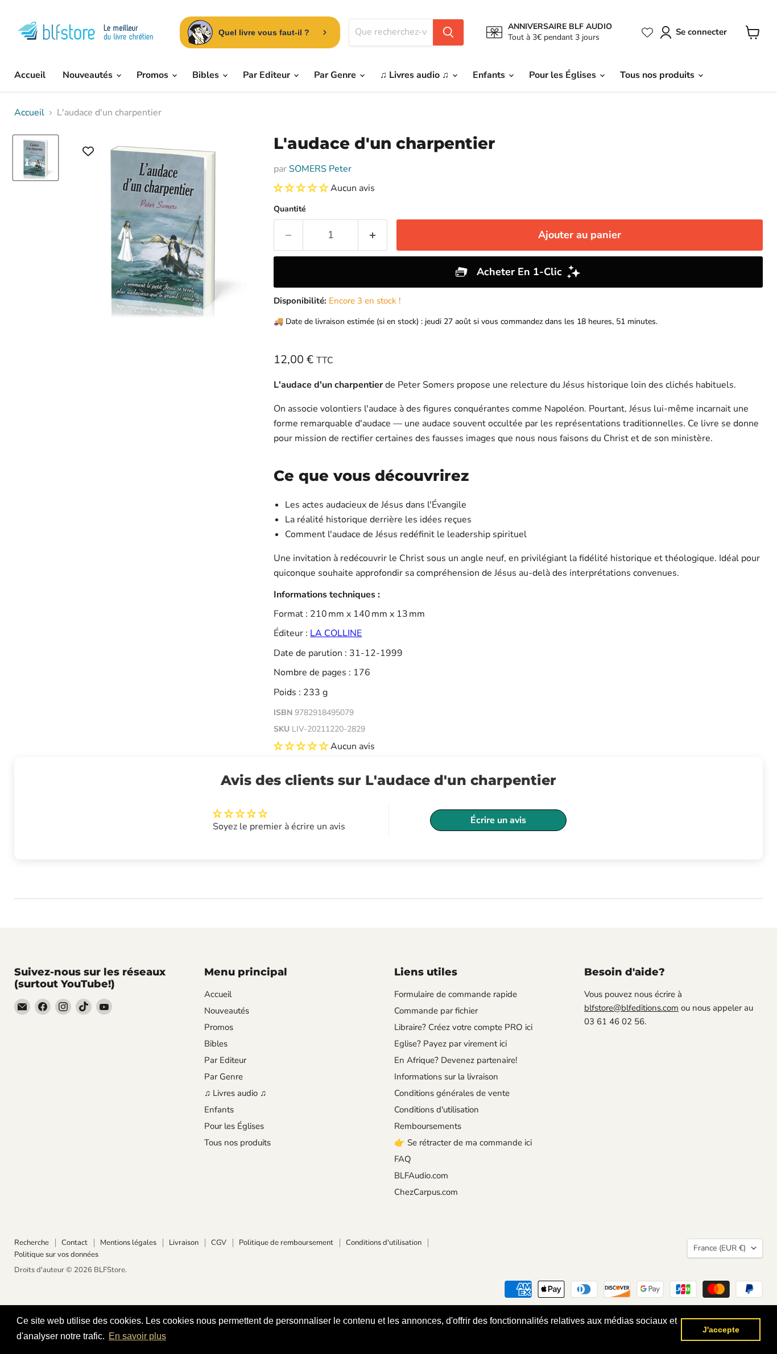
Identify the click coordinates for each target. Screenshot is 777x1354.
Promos (154, 75)
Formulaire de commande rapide (455, 994)
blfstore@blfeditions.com (631, 1008)
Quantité (290, 209)
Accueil (30, 75)
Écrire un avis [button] (498, 820)
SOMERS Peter (320, 169)
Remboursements (427, 1126)
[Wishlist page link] (647, 32)
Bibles (206, 75)
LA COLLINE (336, 633)
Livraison (184, 1242)
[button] (302, 188)
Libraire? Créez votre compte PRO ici (463, 1027)
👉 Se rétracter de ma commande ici (463, 1142)
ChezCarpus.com (426, 1192)
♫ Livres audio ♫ (415, 75)
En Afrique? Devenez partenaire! (455, 1060)
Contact (74, 1242)
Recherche (31, 1242)
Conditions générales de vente (452, 1093)
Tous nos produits (658, 75)
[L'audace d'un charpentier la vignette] (35, 157)
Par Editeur (267, 75)
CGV (218, 1242)
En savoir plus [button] (137, 1336)
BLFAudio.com (421, 1175)
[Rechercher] (448, 32)
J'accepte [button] (720, 1329)
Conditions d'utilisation (436, 1109)
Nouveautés (89, 75)
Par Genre (336, 75)
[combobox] (391, 32)
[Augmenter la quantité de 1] (372, 235)
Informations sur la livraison (446, 1076)
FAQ (402, 1159)
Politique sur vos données (56, 1254)
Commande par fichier (436, 1010)
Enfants (490, 75)
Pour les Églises (563, 75)
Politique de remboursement (286, 1242)
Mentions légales (128, 1242)
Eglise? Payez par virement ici (450, 1043)
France (719, 1248)
